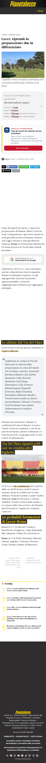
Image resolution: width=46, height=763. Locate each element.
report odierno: (10, 350)
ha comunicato (22, 486)
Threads (7, 170)
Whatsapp (15, 113)
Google (15, 107)
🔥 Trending (7, 583)
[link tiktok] (26, 755)
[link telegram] (22, 755)
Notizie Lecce (14, 35)
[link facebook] (11, 755)
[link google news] (37, 755)
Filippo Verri (10, 159)
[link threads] (33, 755)
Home (4, 35)
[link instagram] (15, 755)
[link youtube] (18, 755)
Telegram (36, 167)
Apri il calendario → (23, 148)
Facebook (15, 110)
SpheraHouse (27, 759)
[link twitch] (30, 755)
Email (17, 170)
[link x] (7, 755)
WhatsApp (24, 167)
